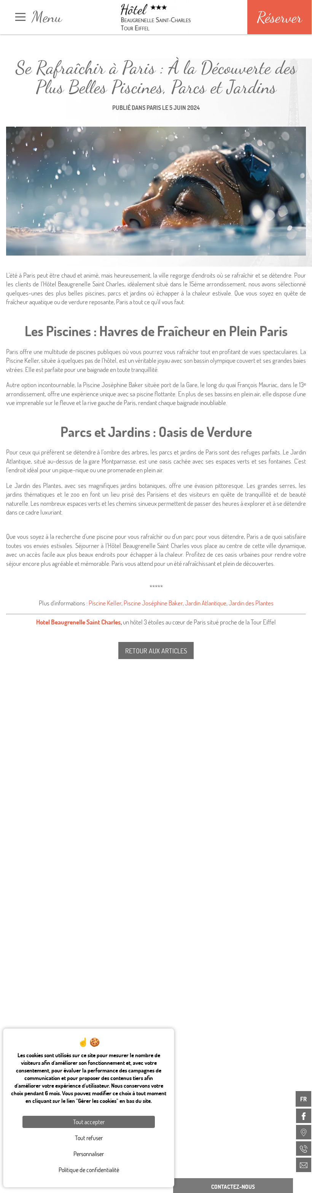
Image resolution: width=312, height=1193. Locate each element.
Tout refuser (89, 1138)
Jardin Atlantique (205, 603)
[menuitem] (303, 1116)
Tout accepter (89, 1122)
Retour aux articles (156, 650)
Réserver (279, 17)
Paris (153, 107)
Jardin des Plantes (251, 603)
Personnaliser (88, 1154)
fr (303, 1099)
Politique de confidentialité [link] (89, 1170)
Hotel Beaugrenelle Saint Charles (78, 622)
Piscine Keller (105, 603)
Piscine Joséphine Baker (153, 603)
